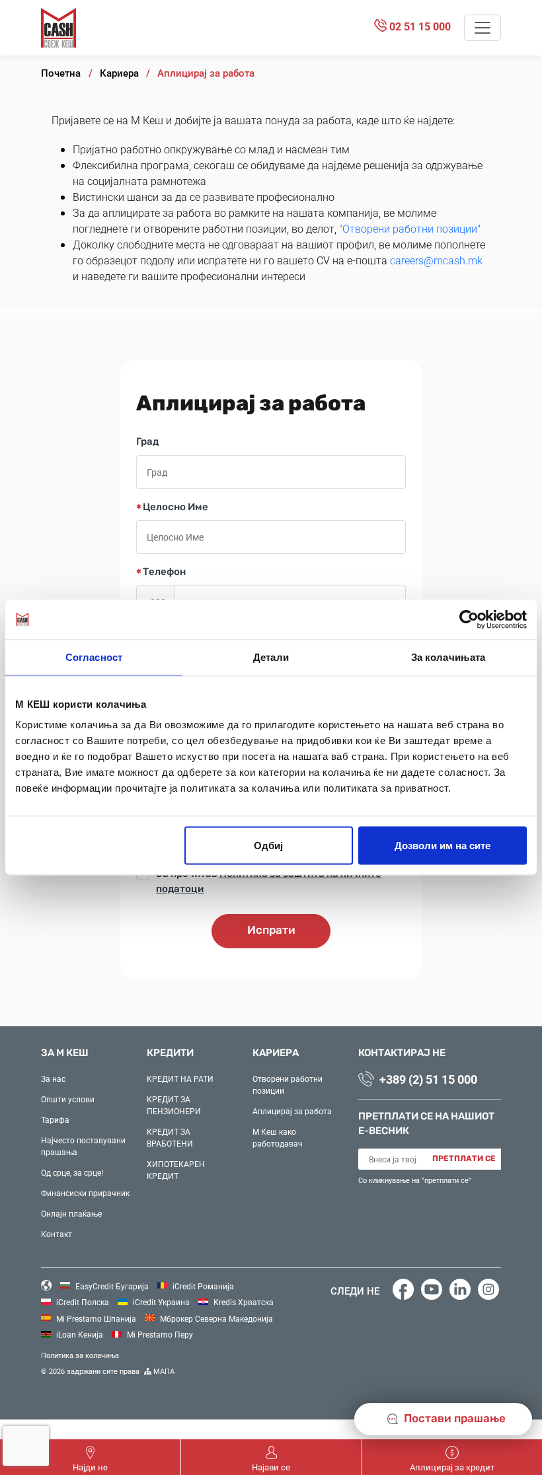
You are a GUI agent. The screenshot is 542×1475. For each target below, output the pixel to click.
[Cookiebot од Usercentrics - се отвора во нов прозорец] (469, 620)
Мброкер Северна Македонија (215, 1318)
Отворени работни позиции (287, 1084)
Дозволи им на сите (442, 845)
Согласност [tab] (93, 657)
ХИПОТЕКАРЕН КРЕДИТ (176, 1169)
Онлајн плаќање (71, 1213)
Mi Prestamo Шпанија (95, 1318)
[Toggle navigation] (482, 28)
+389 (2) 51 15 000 (428, 1079)
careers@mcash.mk (436, 260)
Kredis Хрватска (243, 1302)
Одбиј (268, 845)
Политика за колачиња (80, 1355)
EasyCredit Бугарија (111, 1286)
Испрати (271, 930)
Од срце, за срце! (72, 1172)
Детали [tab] (271, 657)
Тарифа (55, 1119)
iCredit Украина (160, 1302)
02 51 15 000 (419, 26)
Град (147, 442)
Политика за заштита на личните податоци (268, 881)
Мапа (162, 1371)
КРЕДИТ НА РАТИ (180, 1078)
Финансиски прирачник (85, 1193)
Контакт (56, 1234)
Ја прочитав (268, 882)
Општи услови (68, 1099)
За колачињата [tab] (448, 657)
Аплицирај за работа (292, 1111)
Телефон (163, 572)
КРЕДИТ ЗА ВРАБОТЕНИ (170, 1137)
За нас (53, 1078)
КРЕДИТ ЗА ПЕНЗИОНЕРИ (174, 1105)
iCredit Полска (81, 1302)
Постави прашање (453, 1418)
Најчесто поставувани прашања (83, 1146)
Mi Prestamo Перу (159, 1334)
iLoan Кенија (78, 1334)
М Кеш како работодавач (277, 1137)
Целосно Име (174, 507)
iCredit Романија (202, 1286)
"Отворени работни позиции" (410, 228)
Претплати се (464, 1159)
